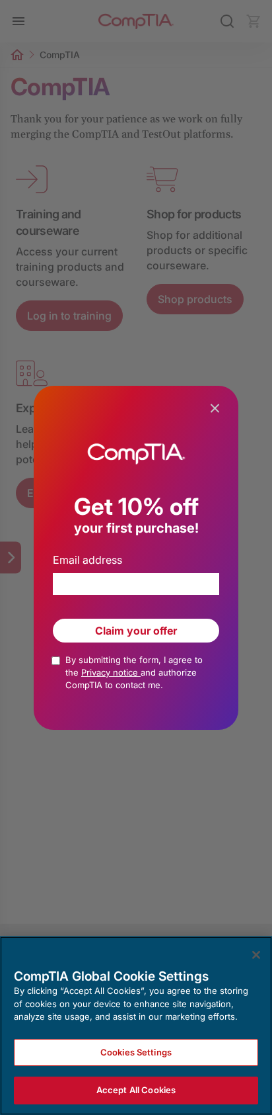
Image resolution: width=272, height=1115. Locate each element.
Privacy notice (111, 672)
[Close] (256, 954)
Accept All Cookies (136, 1090)
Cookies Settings (136, 1052)
